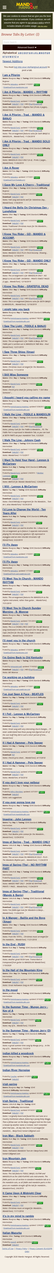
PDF (22, 104)
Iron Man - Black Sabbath (18, 1135)
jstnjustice (14, 84)
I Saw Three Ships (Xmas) (19, 352)
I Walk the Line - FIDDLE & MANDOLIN (26, 414)
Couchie (13, 1076)
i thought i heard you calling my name (26, 397)
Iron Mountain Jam (14, 1158)
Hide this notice (42, 26)
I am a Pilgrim (11, 75)
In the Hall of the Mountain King (22, 970)
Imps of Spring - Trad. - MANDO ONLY (26, 842)
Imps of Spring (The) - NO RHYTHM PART (25, 866)
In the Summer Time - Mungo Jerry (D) (27, 1030)
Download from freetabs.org (14, 180)
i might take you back (16, 309)
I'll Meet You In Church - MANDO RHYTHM (23, 580)
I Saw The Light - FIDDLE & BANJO (24, 326)
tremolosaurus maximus (19, 318)
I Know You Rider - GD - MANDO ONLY (27, 260)
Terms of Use (8, 1248)
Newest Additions (13, 61)
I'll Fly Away (10, 545)
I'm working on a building (18, 677)
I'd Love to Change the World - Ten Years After (24, 511)
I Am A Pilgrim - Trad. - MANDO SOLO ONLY (26, 143)
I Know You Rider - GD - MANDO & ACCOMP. (24, 236)
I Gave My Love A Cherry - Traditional (26, 185)
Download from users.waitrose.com (17, 574)
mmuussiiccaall (16, 666)
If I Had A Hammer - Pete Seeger (23, 742)
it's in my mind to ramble (18, 1216)
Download (38, 104)
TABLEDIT (15, 104)
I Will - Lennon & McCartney (20, 486)
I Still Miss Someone (15, 374)
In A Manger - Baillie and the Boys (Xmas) (24, 919)
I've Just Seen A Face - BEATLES (23, 694)
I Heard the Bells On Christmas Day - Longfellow (26, 209)
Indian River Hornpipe (16, 1070)
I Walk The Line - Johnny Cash (21, 440)
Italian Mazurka (12, 1233)
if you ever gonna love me (19, 802)
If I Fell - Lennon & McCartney (21, 714)
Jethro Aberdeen (16, 792)
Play (30, 104)
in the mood (10, 990)
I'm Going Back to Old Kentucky (23, 657)
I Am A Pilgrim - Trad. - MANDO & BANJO (24, 116)
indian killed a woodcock (18, 1053)
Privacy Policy (21, 1248)
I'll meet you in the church (19, 640)
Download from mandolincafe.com (17, 321)
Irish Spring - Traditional (18, 1101)
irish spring (10, 1084)
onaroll (13, 1242)
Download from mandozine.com (16, 87)
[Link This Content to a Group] (37, 84)
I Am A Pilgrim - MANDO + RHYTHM (25, 92)
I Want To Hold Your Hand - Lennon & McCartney (26, 462)
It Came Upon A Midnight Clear (22, 1193)
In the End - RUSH (14, 944)
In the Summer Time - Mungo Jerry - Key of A (25, 1008)
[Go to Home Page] (27, 6)
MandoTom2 (15, 101)
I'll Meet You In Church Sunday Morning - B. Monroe (22, 610)
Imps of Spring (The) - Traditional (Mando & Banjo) (23, 893)
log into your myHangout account (30, 67)
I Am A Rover (11, 168)
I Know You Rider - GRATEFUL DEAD (25, 286)
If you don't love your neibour (21, 782)
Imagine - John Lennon (17, 819)
